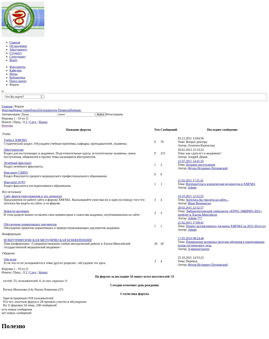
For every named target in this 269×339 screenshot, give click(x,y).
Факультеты (17, 67)
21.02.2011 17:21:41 (191, 180)
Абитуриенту (18, 49)
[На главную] (23, 35)
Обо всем (10, 259)
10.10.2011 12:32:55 (191, 196)
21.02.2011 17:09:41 (191, 222)
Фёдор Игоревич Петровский (208, 168)
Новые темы (21, 110)
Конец (43, 122)
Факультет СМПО (16, 172)
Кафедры (15, 70)
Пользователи (48, 110)
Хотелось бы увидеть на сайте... (207, 199)
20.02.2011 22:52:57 (191, 207)
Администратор (198, 249)
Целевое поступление (200, 164)
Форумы (7, 110)
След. (33, 122)
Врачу (13, 60)
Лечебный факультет (18, 163)
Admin (192, 187)
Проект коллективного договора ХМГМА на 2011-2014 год (226, 226)
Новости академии (16, 211)
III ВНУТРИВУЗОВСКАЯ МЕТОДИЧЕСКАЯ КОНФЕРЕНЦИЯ (48, 240)
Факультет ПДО (14, 182)
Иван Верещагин (199, 203)
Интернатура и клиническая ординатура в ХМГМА (220, 184)
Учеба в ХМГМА (15, 140)
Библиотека (17, 77)
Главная (14, 42)
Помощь (75, 110)
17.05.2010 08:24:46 (191, 238)
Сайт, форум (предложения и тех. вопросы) (33, 196)
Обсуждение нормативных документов (30, 224)
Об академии (18, 46)
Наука (13, 74)
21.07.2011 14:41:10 (191, 161)
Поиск (34, 110)
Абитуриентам (13, 149)
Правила (64, 110)
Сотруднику (17, 56)
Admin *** (195, 218)
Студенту (15, 53)
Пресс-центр (17, 81)
